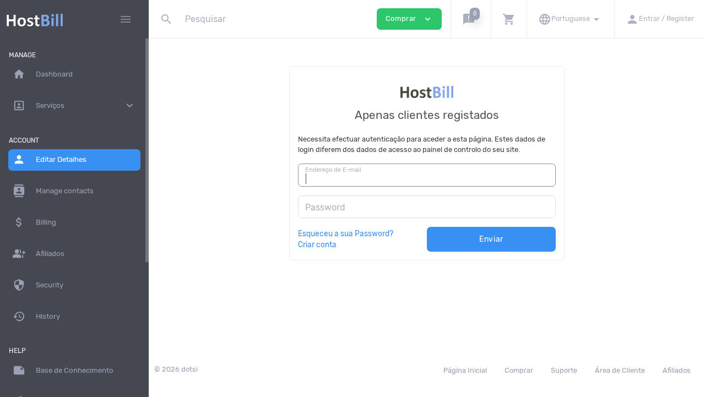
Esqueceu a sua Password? (345, 233)
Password (325, 207)
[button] (471, 19)
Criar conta (317, 244)
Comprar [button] (409, 19)
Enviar (491, 239)
